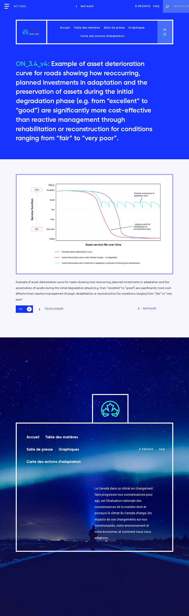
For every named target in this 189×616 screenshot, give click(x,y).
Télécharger (54, 308)
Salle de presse (114, 27)
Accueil (20, 6)
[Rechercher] (167, 6)
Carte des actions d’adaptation (102, 36)
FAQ (156, 6)
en (165, 30)
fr (165, 34)
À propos (142, 6)
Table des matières (87, 27)
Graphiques (136, 27)
